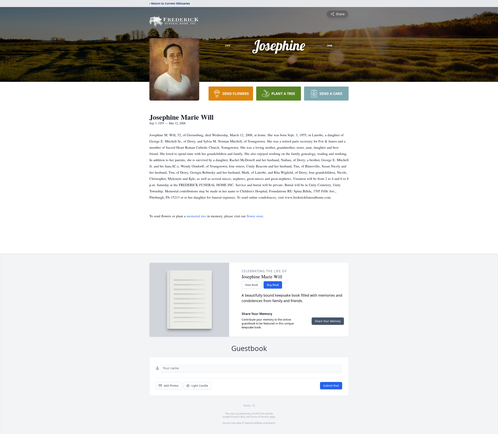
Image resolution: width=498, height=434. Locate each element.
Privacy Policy (238, 416)
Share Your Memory (328, 321)
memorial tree (196, 216)
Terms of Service (260, 416)
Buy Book (273, 285)
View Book (251, 285)
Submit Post (331, 385)
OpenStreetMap (253, 423)
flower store (255, 216)
